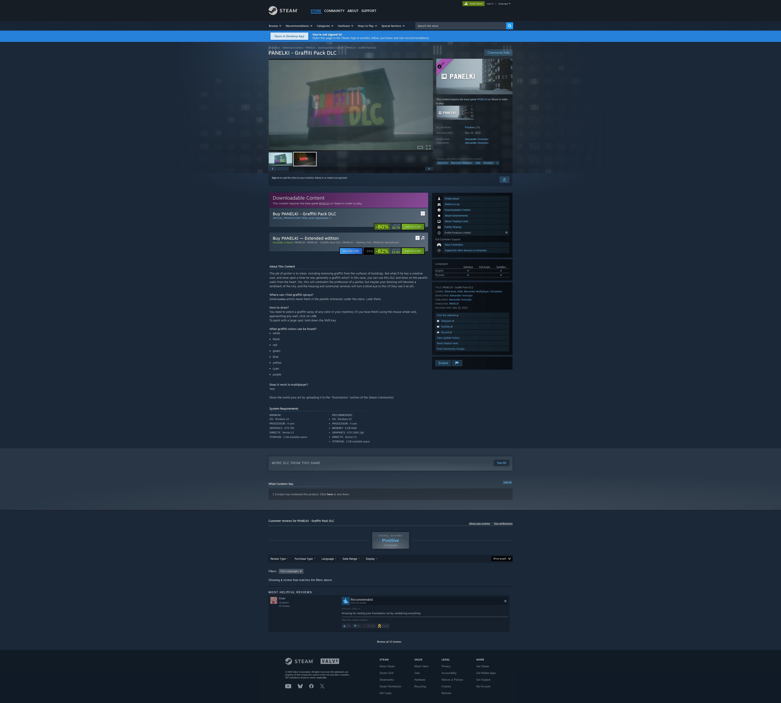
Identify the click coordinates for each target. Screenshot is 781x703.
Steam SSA (387, 673)
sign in (490, 3)
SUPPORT (368, 11)
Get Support (483, 679)
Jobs (417, 673)
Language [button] (328, 558)
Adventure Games (293, 47)
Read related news (447, 343)
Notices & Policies (452, 679)
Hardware (419, 679)
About (353, 11)
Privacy (446, 666)
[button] (275, 25)
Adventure (443, 163)
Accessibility (449, 673)
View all (507, 482)
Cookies (446, 686)
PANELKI (310, 47)
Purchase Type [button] (304, 558)
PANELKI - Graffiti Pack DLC (324, 242)
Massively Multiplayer (461, 163)
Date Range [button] (350, 558)
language (503, 3)
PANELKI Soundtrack (386, 242)
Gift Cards (386, 693)
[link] (387, 226)
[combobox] (461, 25)
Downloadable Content (331, 47)
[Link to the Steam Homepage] (283, 14)
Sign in (275, 177)
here (330, 494)
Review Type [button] (278, 558)
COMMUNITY (334, 11)
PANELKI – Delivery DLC (357, 242)
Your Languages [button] (289, 571)
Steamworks (387, 679)
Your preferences (503, 523)
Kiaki (282, 598)
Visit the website (447, 315)
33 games (284, 602)
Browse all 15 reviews (389, 641)
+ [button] (497, 163)
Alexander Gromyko (476, 139)
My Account (483, 686)
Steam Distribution (390, 686)
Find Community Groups (451, 348)
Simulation (488, 163)
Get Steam (482, 666)
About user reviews (479, 523)
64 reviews (284, 606)
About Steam (387, 666)
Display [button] (370, 558)
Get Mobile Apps (486, 673)
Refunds (446, 693)
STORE (316, 11)
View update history (448, 337)
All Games (274, 47)
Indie (478, 163)
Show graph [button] (499, 558)
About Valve (421, 666)
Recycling (420, 686)
